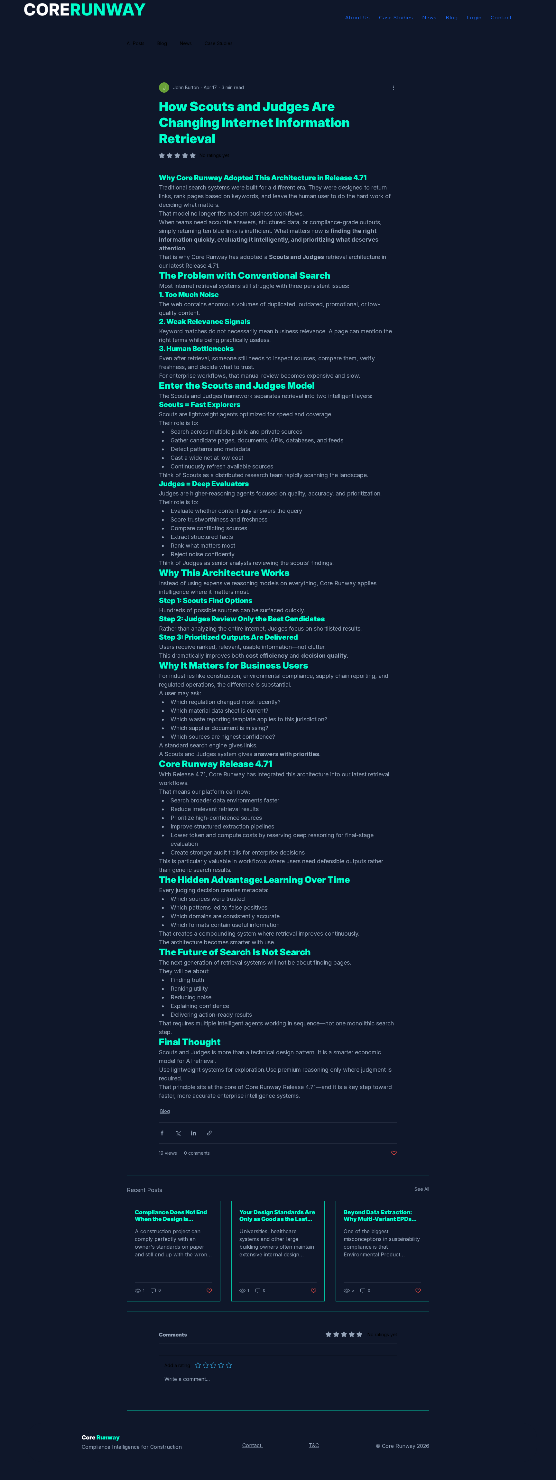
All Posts (135, 43)
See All (421, 1189)
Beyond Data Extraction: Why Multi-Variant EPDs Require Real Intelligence (379, 1215)
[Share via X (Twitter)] (178, 1133)
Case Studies (219, 43)
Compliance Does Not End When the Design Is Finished (171, 1215)
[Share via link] (209, 1133)
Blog (162, 43)
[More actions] (393, 87)
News (186, 43)
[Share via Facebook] (162, 1133)
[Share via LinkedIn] (193, 1133)
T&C (314, 1445)
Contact (252, 1445)
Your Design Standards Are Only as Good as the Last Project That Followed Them (277, 1215)
